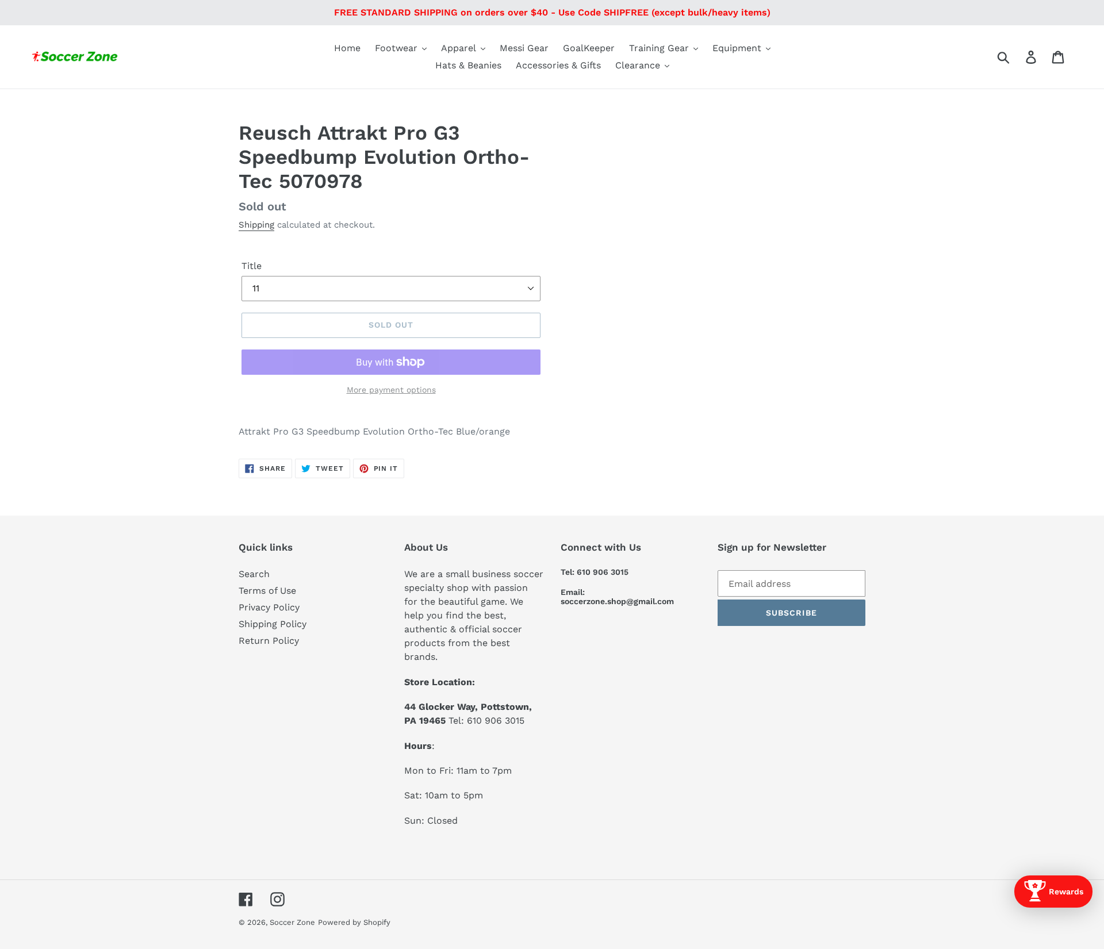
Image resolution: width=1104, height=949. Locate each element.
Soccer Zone (292, 922)
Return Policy (269, 640)
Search (254, 573)
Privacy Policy (269, 607)
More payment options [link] (391, 389)
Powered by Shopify (354, 922)
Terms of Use (267, 590)
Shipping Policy (272, 623)
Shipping (256, 225)
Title (251, 265)
